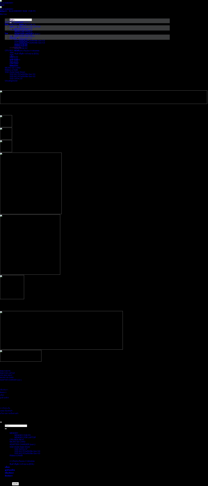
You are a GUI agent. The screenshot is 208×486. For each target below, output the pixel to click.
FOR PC (32, 11)
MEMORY (14, 433)
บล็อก (7, 467)
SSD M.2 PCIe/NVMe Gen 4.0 (22, 76)
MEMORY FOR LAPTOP (25, 437)
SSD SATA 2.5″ (21, 449)
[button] (3, 14)
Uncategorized (11, 81)
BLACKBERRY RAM (18, 11)
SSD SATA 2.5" (16, 79)
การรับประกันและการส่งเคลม (22, 461)
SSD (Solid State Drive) (15, 72)
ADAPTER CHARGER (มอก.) (22, 444)
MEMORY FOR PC (22, 435)
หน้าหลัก (3, 11)
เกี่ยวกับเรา (9, 472)
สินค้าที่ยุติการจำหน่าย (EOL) (22, 464)
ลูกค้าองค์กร (10, 469)
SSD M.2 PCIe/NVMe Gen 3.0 (22, 74)
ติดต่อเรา (9, 475)
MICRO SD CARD (13, 68)
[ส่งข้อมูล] (6, 428)
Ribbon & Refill (11, 70)
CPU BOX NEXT (17, 440)
